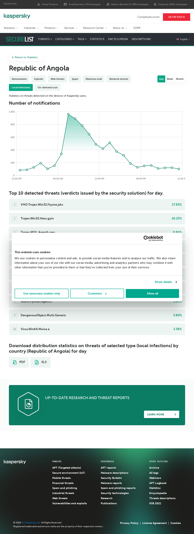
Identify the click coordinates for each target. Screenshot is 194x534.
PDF (22, 362)
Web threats (59, 498)
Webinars (155, 477)
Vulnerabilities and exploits (69, 503)
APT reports (108, 467)
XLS (44, 362)
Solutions (9, 28)
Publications (109, 503)
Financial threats (63, 483)
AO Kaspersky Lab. (31, 522)
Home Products (50, 4)
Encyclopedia (118, 39)
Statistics (97, 39)
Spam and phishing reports (118, 487)
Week (170, 79)
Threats (57, 461)
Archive (154, 467)
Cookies (176, 523)
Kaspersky (17, 14)
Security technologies (115, 493)
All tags (153, 472)
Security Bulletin (111, 477)
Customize (95, 293)
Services (69, 28)
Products (50, 28)
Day (161, 79)
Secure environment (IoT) (68, 472)
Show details (163, 281)
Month (180, 79)
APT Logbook (158, 483)
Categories (107, 461)
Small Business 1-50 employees (85, 4)
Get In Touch (176, 17)
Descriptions (141, 39)
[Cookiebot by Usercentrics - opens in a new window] (146, 238)
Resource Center (93, 28)
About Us (118, 28)
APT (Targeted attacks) (66, 467)
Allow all (152, 293)
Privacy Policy (129, 523)
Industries (29, 28)
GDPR (136, 28)
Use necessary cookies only (41, 293)
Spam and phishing (64, 487)
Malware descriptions (114, 472)
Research (107, 498)
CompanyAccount (148, 17)
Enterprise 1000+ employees (172, 4)
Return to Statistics (26, 57)
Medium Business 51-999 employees (130, 4)
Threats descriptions (162, 498)
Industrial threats (63, 493)
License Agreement (154, 523)
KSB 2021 (155, 503)
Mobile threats (61, 477)
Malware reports (111, 483)
